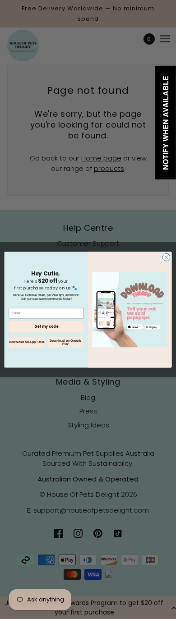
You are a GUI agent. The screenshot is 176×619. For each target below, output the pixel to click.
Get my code (46, 326)
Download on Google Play (65, 342)
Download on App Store (27, 342)
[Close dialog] (166, 257)
